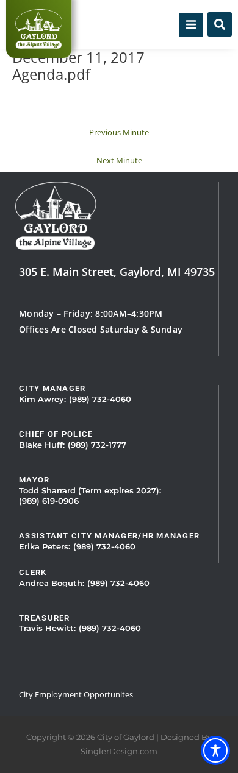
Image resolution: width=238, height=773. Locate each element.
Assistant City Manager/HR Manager (109, 535)
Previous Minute (119, 132)
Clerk (32, 572)
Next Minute (119, 160)
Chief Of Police (56, 434)
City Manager (52, 388)
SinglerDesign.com (119, 751)
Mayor (34, 479)
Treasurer (44, 618)
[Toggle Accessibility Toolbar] (215, 750)
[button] (191, 25)
